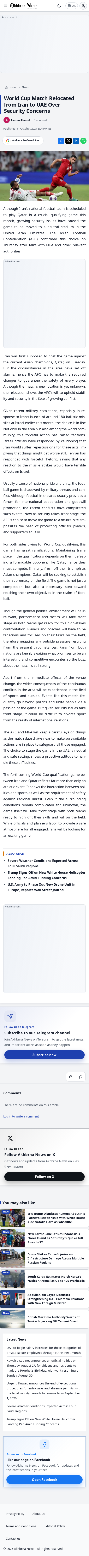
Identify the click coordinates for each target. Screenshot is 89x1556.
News (25, 87)
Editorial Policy (54, 1526)
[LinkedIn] (76, 140)
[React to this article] (71, 1076)
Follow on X (44, 1176)
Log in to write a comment (21, 1117)
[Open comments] (80, 1076)
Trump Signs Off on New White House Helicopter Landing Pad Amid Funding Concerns (41, 1421)
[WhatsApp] (83, 140)
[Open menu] (5, 5)
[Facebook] (61, 140)
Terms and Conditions (21, 1526)
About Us (38, 1514)
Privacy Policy (15, 1514)
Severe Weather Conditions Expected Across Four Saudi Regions (41, 1408)
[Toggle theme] (59, 5)
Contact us (13, 1538)
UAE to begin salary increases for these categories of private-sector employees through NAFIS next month (44, 1350)
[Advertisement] (44, 44)
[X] (68, 140)
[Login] (83, 6)
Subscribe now (44, 1055)
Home (12, 87)
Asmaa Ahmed (20, 120)
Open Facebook (44, 1479)
